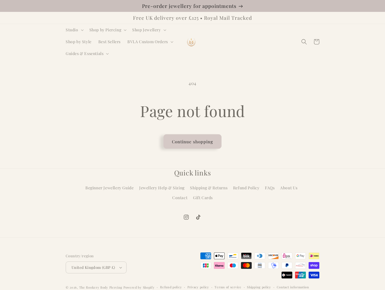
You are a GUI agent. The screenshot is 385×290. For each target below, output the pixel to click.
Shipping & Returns (208, 187)
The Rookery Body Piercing (101, 287)
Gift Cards (203, 197)
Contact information (293, 287)
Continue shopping (192, 141)
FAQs (270, 187)
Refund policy (171, 287)
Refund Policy (246, 187)
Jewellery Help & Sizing (162, 187)
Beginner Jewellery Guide (109, 187)
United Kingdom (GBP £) (93, 267)
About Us (289, 187)
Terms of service (227, 287)
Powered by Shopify (139, 287)
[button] (74, 30)
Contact (179, 197)
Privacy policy (198, 287)
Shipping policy (259, 287)
